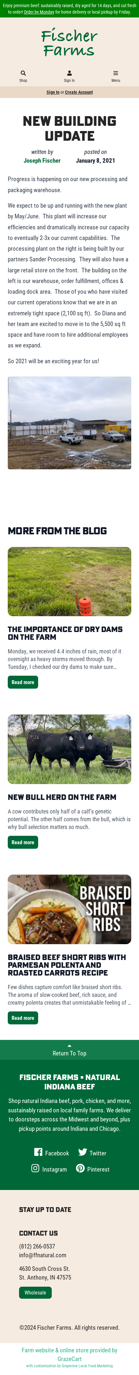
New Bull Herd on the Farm (62, 797)
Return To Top (69, 1053)
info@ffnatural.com (42, 1255)
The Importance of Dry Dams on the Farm (65, 633)
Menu (116, 80)
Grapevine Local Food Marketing (87, 1365)
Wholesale (35, 1292)
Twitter (97, 1153)
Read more (23, 682)
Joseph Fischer (42, 160)
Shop (23, 80)
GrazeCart (70, 1359)
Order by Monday (39, 12)
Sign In (69, 80)
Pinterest (98, 1169)
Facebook (56, 1153)
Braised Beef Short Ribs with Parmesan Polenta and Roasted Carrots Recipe (67, 964)
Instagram (54, 1169)
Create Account (79, 92)
